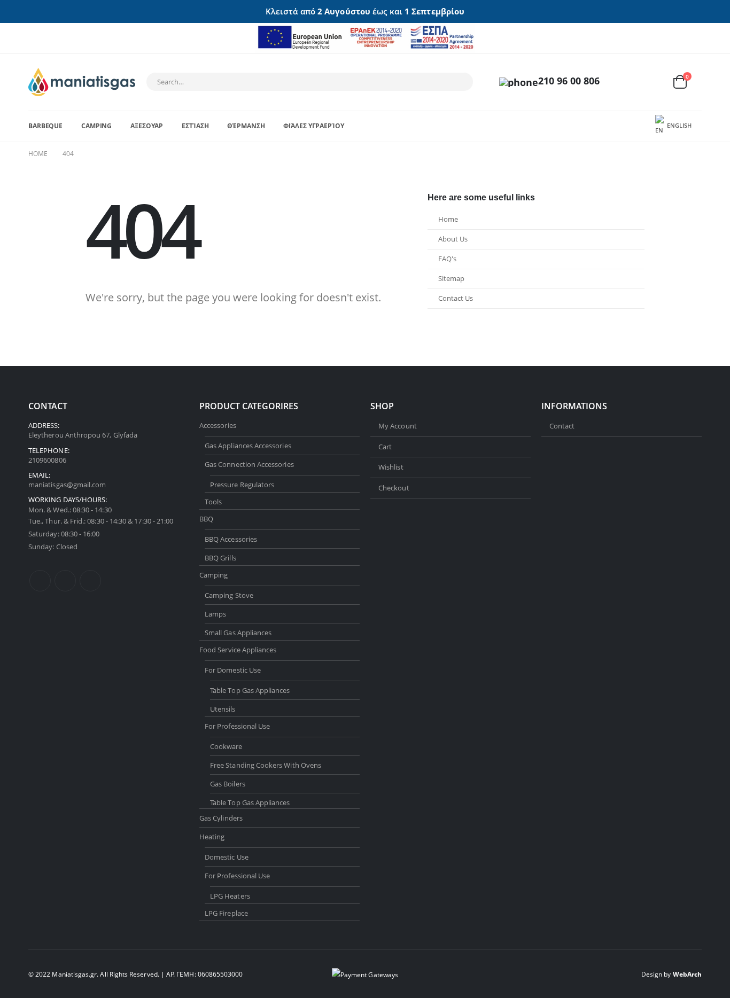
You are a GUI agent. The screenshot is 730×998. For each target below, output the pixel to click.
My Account (397, 426)
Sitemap (451, 278)
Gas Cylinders (221, 818)
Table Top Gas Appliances (250, 690)
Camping (96, 125)
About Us (453, 239)
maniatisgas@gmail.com (67, 484)
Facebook (40, 580)
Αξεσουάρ (146, 125)
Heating (211, 836)
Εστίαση (195, 125)
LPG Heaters (230, 896)
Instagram (90, 580)
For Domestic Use (233, 670)
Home (448, 219)
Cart (385, 446)
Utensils (223, 709)
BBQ (206, 519)
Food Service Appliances (238, 649)
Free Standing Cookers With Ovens (265, 765)
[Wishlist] (653, 82)
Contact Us (455, 298)
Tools (213, 501)
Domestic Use (226, 857)
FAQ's (447, 258)
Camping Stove (229, 595)
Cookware (226, 746)
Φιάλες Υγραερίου (313, 125)
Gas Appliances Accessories (248, 445)
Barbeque (45, 125)
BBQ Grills (220, 558)
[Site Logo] (81, 82)
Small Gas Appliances (238, 632)
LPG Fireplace (226, 913)
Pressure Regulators (242, 484)
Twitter (65, 580)
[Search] (458, 82)
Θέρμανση (246, 125)
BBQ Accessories (231, 539)
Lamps (215, 614)
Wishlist (390, 467)
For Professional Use (237, 726)
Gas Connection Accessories (249, 464)
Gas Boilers (227, 784)
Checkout (393, 488)
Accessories (217, 425)
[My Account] (628, 82)
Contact (561, 426)
